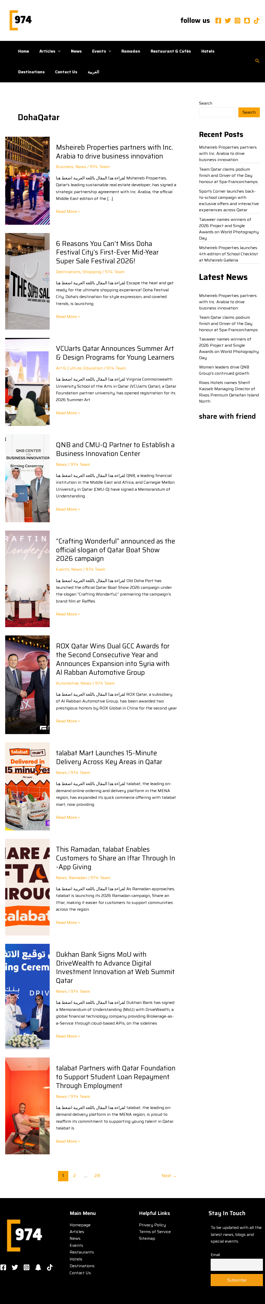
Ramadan (130, 51)
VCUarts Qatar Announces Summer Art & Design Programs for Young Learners (115, 353)
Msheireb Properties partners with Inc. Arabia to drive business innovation (114, 151)
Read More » (68, 211)
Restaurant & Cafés (171, 51)
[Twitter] (228, 20)
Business (64, 166)
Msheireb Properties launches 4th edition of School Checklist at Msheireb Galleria (228, 253)
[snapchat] (247, 20)
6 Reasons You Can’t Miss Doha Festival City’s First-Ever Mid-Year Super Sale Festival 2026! (107, 252)
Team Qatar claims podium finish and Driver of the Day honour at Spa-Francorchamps (228, 175)
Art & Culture (69, 368)
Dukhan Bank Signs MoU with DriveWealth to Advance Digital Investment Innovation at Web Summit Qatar (115, 967)
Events (99, 51)
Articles (47, 51)
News (76, 51)
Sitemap (147, 1238)
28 (97, 1175)
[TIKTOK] (50, 1267)
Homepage (80, 1225)
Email (215, 1255)
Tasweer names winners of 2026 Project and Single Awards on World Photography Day (229, 228)
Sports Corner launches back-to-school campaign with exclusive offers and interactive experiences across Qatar (229, 200)
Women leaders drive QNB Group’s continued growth (224, 370)
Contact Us (66, 72)
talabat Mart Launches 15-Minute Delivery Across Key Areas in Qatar (109, 757)
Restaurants (82, 1252)
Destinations (31, 72)
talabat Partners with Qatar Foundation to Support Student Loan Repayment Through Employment (115, 1077)
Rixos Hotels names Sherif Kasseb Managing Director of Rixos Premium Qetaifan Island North (229, 391)
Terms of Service (155, 1231)
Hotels (208, 51)
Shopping (92, 272)
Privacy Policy (152, 1225)
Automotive (67, 683)
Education (93, 368)
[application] (58, 51)
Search (205, 103)
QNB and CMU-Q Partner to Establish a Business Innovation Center (115, 449)
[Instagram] (237, 20)
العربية (93, 72)
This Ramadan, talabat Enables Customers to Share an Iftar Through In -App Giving (115, 858)
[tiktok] (256, 20)
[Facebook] (218, 20)
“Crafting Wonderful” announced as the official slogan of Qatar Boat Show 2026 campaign (115, 550)
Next (169, 1175)
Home (23, 51)
